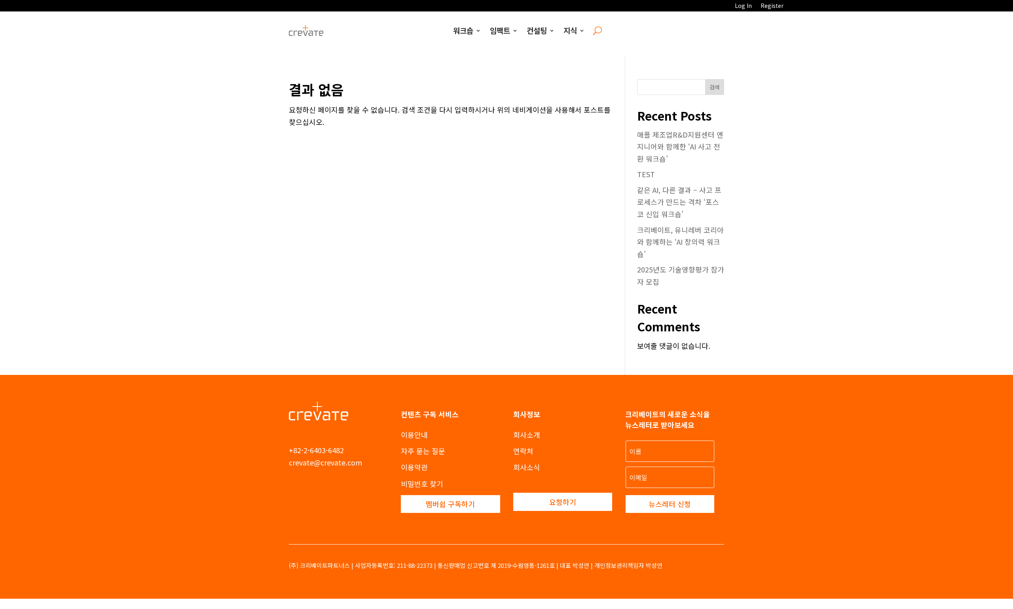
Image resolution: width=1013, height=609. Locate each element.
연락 (520, 451)
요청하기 (562, 502)
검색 (714, 87)
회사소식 (526, 467)
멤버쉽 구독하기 (450, 504)
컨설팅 (537, 30)
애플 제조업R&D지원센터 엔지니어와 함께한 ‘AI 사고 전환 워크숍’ (680, 146)
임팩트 (500, 30)
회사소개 (526, 434)
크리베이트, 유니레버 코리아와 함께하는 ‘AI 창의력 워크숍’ (680, 242)
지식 (570, 30)
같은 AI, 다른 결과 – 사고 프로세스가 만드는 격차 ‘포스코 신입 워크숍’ (679, 202)
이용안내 (414, 434)
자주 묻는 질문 (423, 451)
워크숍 (463, 30)
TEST (646, 174)
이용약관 (414, 467)
